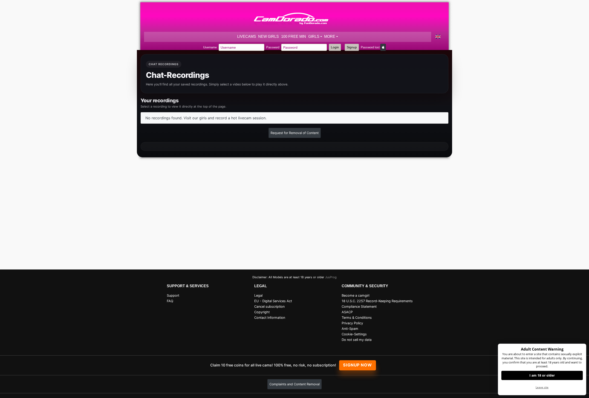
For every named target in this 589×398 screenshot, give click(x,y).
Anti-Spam (350, 329)
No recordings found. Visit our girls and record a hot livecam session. (205, 118)
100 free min (293, 36)
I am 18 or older (542, 375)
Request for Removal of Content (295, 133)
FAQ (170, 301)
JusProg (331, 277)
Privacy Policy (352, 323)
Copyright (262, 312)
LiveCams (246, 36)
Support (173, 295)
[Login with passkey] (383, 47)
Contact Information (269, 317)
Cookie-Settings (354, 334)
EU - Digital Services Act (273, 301)
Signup (352, 47)
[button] (438, 37)
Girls (313, 36)
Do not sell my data (357, 340)
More (329, 36)
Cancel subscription (269, 306)
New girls (268, 36)
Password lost (370, 47)
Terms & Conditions (357, 317)
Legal (258, 295)
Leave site (542, 387)
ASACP (347, 312)
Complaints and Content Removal (294, 384)
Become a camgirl (355, 295)
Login (335, 47)
